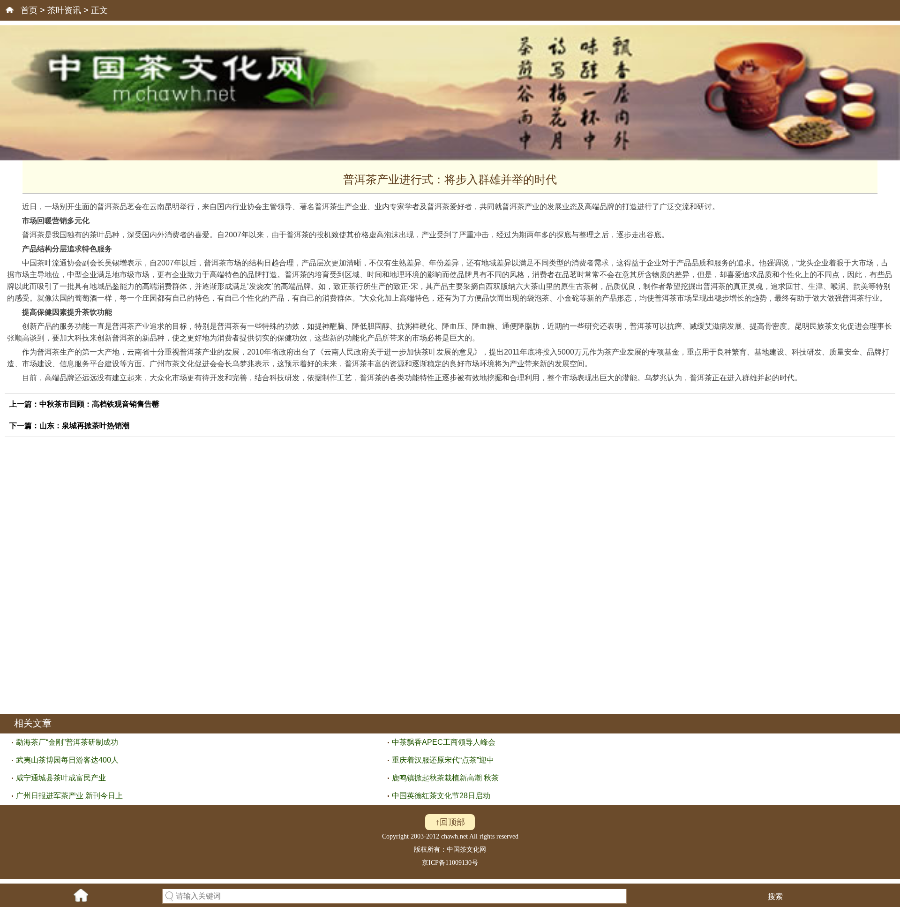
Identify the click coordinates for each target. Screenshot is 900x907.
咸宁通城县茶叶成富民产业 (61, 778)
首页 (29, 10)
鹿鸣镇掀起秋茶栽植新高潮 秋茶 (445, 778)
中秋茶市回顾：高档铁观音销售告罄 (99, 404)
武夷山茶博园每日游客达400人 (67, 760)
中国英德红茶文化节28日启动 (441, 796)
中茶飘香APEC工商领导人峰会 (443, 742)
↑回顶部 (450, 822)
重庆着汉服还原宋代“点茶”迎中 (443, 760)
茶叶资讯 (64, 10)
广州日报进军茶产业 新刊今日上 (69, 796)
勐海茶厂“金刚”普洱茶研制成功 (67, 742)
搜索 (775, 896)
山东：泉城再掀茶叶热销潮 (84, 426)
